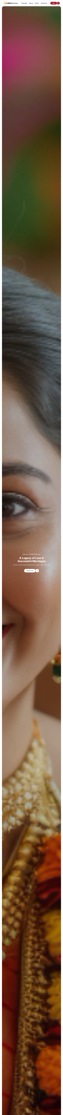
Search (31, 3)
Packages (24, 3)
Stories (37, 3)
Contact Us (44, 3)
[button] (31, 1114)
